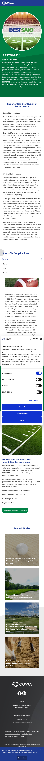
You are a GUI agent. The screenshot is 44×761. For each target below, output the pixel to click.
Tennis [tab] (5, 273)
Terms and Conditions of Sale (12, 734)
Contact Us (22, 758)
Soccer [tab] (5, 264)
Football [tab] (5, 259)
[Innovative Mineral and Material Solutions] (8, 3)
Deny (22, 420)
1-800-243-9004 (22, 719)
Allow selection (22, 413)
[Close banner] (41, 339)
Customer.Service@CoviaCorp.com (22, 722)
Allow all (22, 407)
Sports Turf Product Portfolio (14, 510)
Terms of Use (35, 731)
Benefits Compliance (27, 734)
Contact (22, 731)
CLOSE (41, 749)
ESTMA (22, 736)
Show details (33, 400)
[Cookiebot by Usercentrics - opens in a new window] (29, 339)
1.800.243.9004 (24, 750)
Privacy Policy (8, 731)
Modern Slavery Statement (12, 736)
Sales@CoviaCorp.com (10, 752)
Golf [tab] (4, 268)
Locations (16, 731)
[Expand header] (41, 3)
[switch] (39, 379)
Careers (28, 731)
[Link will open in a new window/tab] (19, 693)
